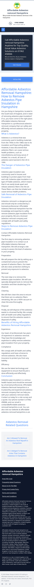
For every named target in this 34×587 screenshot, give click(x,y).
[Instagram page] (6, 584)
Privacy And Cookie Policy (10, 489)
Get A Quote (17, 65)
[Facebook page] (2, 584)
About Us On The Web (9, 486)
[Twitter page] (10, 584)
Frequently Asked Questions (11, 482)
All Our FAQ (17, 79)
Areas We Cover (7, 479)
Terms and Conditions (9, 493)
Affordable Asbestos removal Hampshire (17, 11)
